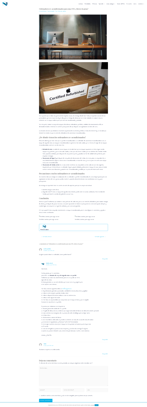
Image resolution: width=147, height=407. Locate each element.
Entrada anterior (46, 237)
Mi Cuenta (128, 4)
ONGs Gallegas (110, 4)
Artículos (94, 4)
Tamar (45, 344)
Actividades (87, 4)
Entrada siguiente (100, 237)
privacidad (92, 405)
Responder (105, 259)
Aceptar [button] (96, 405)
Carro (134, 4)
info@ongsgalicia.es (67, 289)
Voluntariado (51, 11)
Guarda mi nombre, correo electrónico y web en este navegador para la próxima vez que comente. (66, 395)
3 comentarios (42, 11)
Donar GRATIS (120, 4)
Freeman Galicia (49, 263)
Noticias (81, 4)
